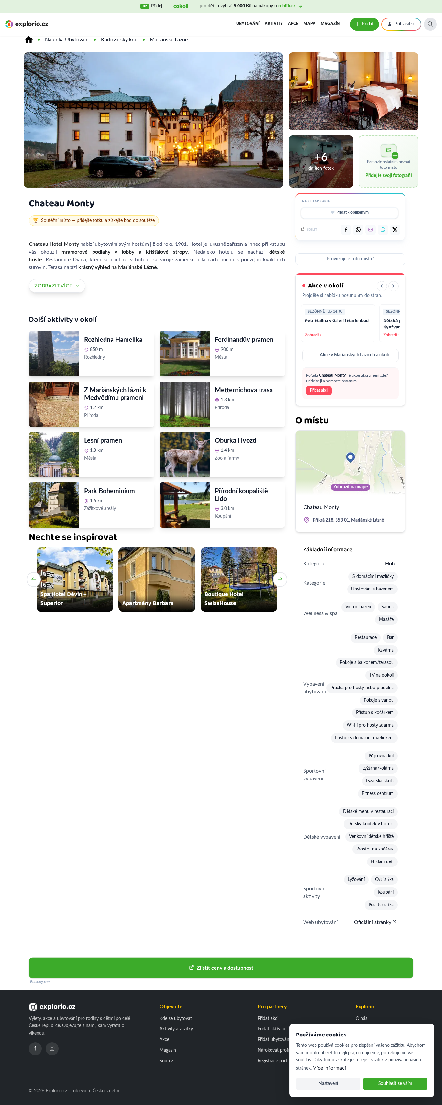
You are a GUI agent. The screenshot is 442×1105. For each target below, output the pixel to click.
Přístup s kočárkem (375, 712)
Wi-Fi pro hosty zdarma (370, 725)
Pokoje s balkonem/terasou (367, 662)
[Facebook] (35, 1048)
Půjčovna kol (381, 756)
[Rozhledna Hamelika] (54, 353)
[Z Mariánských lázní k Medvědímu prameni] (54, 404)
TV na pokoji (381, 675)
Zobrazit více (53, 285)
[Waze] (383, 230)
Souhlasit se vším (395, 1083)
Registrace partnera (277, 1061)
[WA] (358, 230)
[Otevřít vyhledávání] (430, 24)
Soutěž (166, 1061)
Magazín (330, 24)
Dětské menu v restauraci (368, 811)
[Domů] (29, 40)
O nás (361, 1018)
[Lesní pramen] (54, 454)
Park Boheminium (109, 491)
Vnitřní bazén (358, 607)
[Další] (393, 286)
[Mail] (370, 230)
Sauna (387, 607)
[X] (395, 230)
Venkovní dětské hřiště (371, 836)
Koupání (386, 892)
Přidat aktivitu (271, 1029)
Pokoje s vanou (379, 700)
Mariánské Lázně (169, 39)
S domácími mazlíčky (373, 576)
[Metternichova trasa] (185, 404)
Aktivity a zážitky (176, 1029)
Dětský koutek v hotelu (371, 824)
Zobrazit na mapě (350, 487)
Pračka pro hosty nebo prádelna (362, 688)
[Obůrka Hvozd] (185, 454)
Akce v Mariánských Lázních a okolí (354, 355)
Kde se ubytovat (176, 1018)
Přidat (368, 24)
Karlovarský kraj (119, 39)
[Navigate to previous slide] (34, 579)
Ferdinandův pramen (244, 340)
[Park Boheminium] (54, 505)
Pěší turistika (381, 905)
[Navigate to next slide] (280, 579)
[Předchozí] (382, 286)
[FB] (346, 230)
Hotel (391, 563)
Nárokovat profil (274, 1050)
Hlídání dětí (382, 862)
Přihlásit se (404, 24)
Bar (390, 637)
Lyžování (356, 879)
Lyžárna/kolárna (378, 768)
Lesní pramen (103, 441)
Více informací (329, 1068)
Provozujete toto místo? (350, 259)
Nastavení (328, 1083)
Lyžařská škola (380, 781)
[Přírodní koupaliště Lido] (185, 505)
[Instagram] (52, 1048)
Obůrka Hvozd (235, 441)
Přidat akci (319, 390)
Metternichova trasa (244, 390)
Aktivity (274, 24)
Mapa (309, 24)
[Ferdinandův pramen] (185, 353)
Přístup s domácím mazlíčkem (364, 738)
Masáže (386, 619)
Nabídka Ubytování (67, 39)
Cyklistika (384, 879)
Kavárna (386, 650)
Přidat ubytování (274, 1039)
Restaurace (366, 637)
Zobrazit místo (102, 371)
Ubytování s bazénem (372, 589)
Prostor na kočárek (375, 849)
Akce (293, 24)
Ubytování (248, 24)
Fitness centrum (378, 793)
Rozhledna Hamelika (113, 340)
